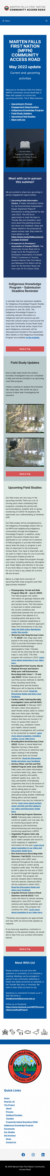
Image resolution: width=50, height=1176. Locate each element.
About (9, 1108)
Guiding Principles (14, 1115)
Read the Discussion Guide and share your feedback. (26, 694)
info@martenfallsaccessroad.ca (20, 998)
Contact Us (11, 1142)
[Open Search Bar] (46, 20)
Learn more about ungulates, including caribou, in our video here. (26, 736)
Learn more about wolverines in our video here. (27, 660)
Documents (9, 1129)
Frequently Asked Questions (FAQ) (22, 1122)
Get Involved (9, 1135)
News (8, 1139)
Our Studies (9, 1132)
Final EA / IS (9, 1101)
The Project (9, 1105)
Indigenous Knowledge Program (18, 1125)
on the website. (33, 337)
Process (9, 1112)
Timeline (10, 1118)
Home (7, 1098)
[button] (25, 349)
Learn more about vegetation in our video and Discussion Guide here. (27, 848)
